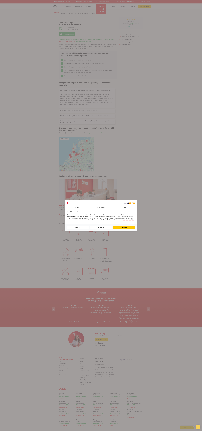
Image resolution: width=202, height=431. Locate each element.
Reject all (77, 227)
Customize (101, 227)
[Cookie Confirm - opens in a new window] (129, 203)
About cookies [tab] (100, 207)
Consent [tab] (77, 207)
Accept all (124, 227)
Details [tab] (125, 207)
